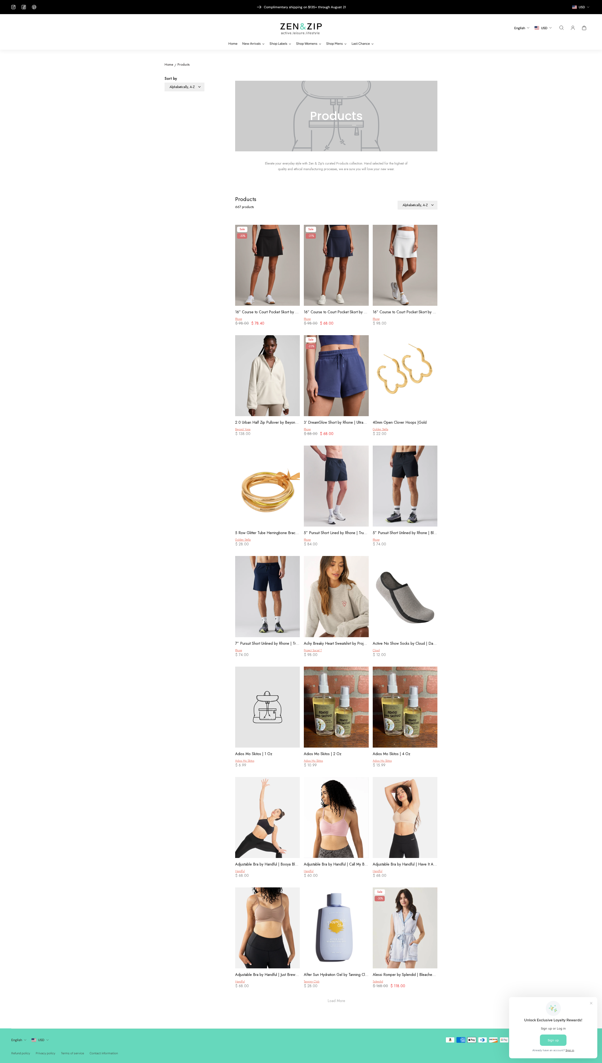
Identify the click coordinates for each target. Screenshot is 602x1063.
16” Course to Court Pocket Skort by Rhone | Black (267, 312)
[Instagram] (13, 7)
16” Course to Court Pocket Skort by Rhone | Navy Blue (336, 312)
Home (169, 65)
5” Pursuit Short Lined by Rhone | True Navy (336, 533)
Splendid (378, 981)
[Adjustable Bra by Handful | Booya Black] (267, 818)
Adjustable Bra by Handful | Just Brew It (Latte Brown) (267, 974)
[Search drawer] (561, 28)
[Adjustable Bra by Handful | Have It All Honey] (405, 818)
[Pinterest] (34, 7)
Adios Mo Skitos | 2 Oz (322, 754)
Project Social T (313, 650)
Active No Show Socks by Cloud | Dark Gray (405, 643)
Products (184, 65)
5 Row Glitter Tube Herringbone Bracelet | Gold (267, 533)
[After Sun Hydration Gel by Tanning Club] (336, 928)
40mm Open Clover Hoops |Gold (400, 422)
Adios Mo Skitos (244, 761)
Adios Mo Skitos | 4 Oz (391, 754)
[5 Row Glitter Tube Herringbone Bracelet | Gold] (267, 487)
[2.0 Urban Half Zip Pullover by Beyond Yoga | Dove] (267, 376)
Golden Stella (380, 429)
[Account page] (572, 28)
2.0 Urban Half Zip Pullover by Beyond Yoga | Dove (267, 422)
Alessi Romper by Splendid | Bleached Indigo (405, 974)
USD (41, 1040)
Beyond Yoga (242, 429)
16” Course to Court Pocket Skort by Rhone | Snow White (405, 312)
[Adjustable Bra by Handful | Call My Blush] (336, 818)
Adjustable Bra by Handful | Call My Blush (336, 864)
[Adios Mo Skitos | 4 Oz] (405, 708)
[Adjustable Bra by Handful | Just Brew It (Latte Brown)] (267, 928)
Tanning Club (311, 981)
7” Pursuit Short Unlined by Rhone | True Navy (267, 643)
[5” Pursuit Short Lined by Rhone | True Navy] (336, 487)
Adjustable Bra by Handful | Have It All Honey (405, 864)
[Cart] (584, 28)
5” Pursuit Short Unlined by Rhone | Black (405, 533)
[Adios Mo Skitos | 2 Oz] (336, 708)
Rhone (238, 319)
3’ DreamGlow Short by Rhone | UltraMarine (336, 422)
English (16, 1040)
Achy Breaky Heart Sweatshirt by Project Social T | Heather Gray (336, 643)
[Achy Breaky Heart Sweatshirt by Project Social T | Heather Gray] (336, 597)
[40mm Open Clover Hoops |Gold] (405, 376)
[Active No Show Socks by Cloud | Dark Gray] (405, 597)
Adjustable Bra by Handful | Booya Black (267, 864)
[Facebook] (24, 7)
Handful (240, 871)
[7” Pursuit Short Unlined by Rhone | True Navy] (267, 597)
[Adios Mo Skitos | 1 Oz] (267, 708)
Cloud (376, 650)
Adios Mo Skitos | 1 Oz (253, 754)
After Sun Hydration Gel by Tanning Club (336, 974)
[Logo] (301, 28)
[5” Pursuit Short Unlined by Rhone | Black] (405, 487)
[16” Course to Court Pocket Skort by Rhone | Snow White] (405, 266)
